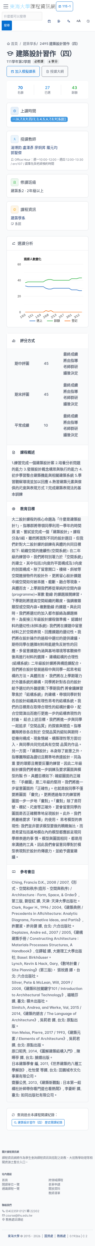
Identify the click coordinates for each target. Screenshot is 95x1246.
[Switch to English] (69, 21)
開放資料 (54, 1189)
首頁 (14, 43)
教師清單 (54, 1193)
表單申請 (54, 1184)
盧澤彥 (28, 147)
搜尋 (7, 25)
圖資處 (48, 1236)
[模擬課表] (49, 21)
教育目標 (27, 508)
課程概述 (27, 452)
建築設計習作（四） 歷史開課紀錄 (40, 1122)
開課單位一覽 (10, 1184)
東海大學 (13, 1236)
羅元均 (52, 147)
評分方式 (27, 340)
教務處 (61, 1236)
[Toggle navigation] (6, 6)
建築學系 (30, 43)
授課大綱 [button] (57, 71)
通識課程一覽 (10, 1189)
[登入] (59, 21)
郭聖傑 (16, 152)
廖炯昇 (40, 147)
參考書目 (27, 871)
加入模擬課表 (25, 71)
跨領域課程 (55, 1180)
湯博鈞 (16, 147)
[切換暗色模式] (88, 21)
